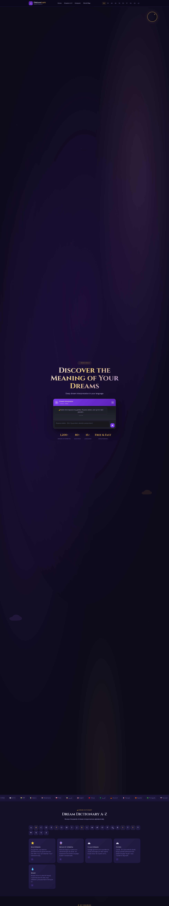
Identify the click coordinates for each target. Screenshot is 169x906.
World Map (86, 3)
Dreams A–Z (68, 3)
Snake (33, 873)
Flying (118, 847)
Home (60, 3)
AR (112, 3)
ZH (134, 3)
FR (119, 3)
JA (138, 3)
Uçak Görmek (93, 847)
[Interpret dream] (112, 425)
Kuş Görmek (35, 847)
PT (127, 3)
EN (104, 3)
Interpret (78, 3)
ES (123, 3)
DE (115, 3)
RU (131, 3)
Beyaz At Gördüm (66, 847)
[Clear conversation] (112, 402)
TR (108, 3)
